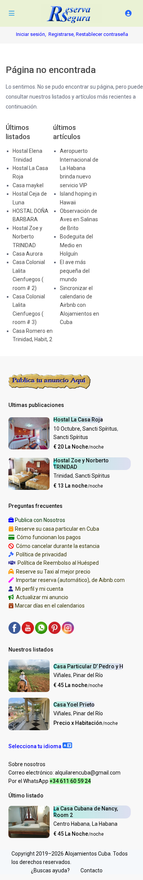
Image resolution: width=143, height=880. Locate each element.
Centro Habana (71, 824)
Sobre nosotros (26, 764)
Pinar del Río (88, 675)
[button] (40, 746)
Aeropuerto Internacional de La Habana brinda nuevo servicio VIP (79, 168)
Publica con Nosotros (40, 520)
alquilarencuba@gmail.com (88, 773)
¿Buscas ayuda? (50, 870)
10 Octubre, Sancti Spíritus (85, 429)
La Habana (104, 824)
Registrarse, (62, 34)
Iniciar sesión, (31, 34)
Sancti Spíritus (70, 437)
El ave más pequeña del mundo (75, 270)
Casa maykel (28, 185)
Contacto (91, 870)
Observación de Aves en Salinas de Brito (79, 219)
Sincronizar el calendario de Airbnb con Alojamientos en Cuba (79, 305)
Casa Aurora (28, 254)
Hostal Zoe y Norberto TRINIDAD (27, 236)
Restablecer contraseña (102, 34)
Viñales (62, 675)
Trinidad (63, 476)
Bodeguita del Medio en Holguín (76, 245)
